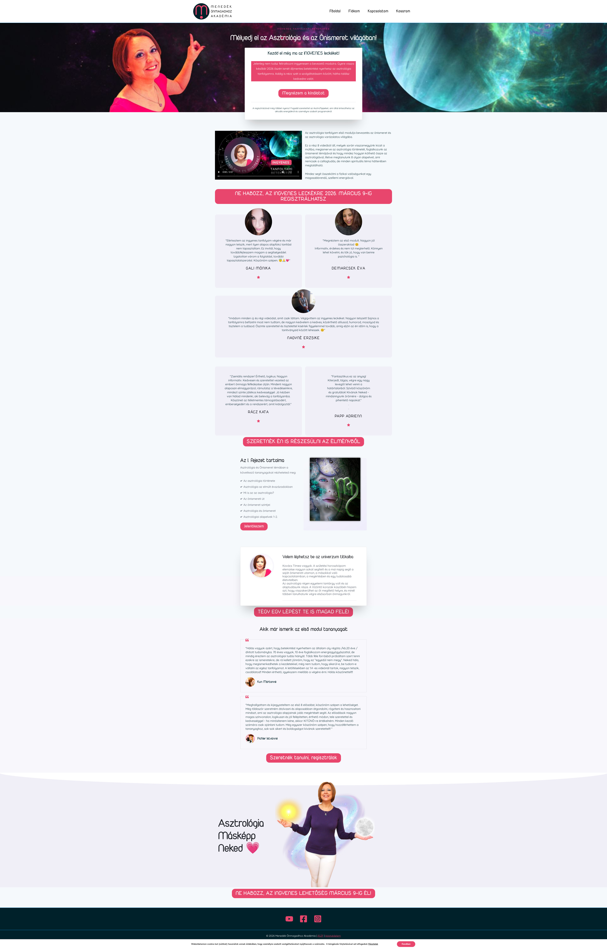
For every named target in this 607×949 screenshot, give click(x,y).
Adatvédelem (333, 935)
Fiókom (354, 11)
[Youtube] (289, 919)
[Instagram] (318, 919)
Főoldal (335, 11)
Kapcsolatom (378, 11)
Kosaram (403, 11)
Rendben (406, 944)
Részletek (373, 944)
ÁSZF (320, 935)
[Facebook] (303, 919)
